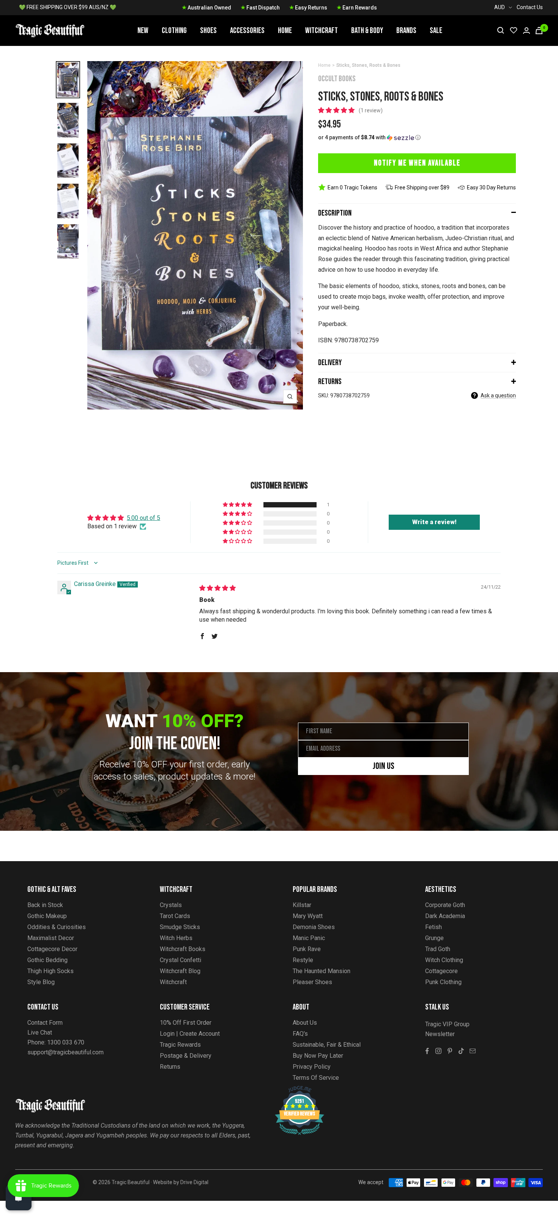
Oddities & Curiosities (56, 927)
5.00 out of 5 (143, 517)
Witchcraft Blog (180, 971)
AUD (499, 7)
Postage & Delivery (185, 1055)
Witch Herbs (176, 938)
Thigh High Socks (50, 971)
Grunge (434, 938)
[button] (337, 110)
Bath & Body (367, 30)
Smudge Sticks (180, 927)
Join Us (383, 766)
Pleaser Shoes (312, 982)
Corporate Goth (445, 905)
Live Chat (39, 1032)
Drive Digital (194, 1182)
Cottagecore (441, 971)
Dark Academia (445, 916)
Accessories (247, 30)
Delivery (330, 362)
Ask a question (498, 395)
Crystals (171, 905)
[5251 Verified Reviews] (292, 1089)
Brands (406, 30)
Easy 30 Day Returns (491, 187)
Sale (436, 30)
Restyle (303, 960)
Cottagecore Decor (52, 949)
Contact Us (530, 7)
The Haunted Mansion (321, 971)
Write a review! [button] (434, 522)
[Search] (500, 30)
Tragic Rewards (180, 1044)
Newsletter (440, 1034)
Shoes (208, 30)
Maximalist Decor (50, 938)
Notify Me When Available (417, 163)
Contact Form (45, 1022)
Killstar (302, 905)
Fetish (433, 927)
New (142, 30)
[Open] (19, 1197)
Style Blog (41, 982)
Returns (330, 381)
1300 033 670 (65, 1042)
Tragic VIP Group (447, 1024)
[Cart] (539, 30)
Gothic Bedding (47, 960)
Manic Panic (309, 938)
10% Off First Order (185, 1022)
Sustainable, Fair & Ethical (327, 1044)
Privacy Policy (312, 1066)
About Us (305, 1022)
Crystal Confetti (180, 960)
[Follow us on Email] (472, 1051)
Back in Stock (45, 905)
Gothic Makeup (47, 916)
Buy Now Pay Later (318, 1055)
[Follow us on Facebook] (427, 1051)
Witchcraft (321, 30)
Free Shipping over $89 (422, 187)
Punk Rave (307, 949)
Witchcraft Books (182, 949)
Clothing (174, 30)
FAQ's (300, 1033)
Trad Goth (437, 949)
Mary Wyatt (308, 916)
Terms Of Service (316, 1077)
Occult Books (337, 78)
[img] (217, 588)
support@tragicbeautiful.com (65, 1052)
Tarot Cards (175, 916)
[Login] (526, 30)
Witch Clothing (444, 960)
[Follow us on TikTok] (461, 1051)
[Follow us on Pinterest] (450, 1051)
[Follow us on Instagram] (438, 1051)
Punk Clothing (443, 982)
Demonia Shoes (314, 927)
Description (335, 213)
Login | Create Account (190, 1033)
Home (285, 30)
